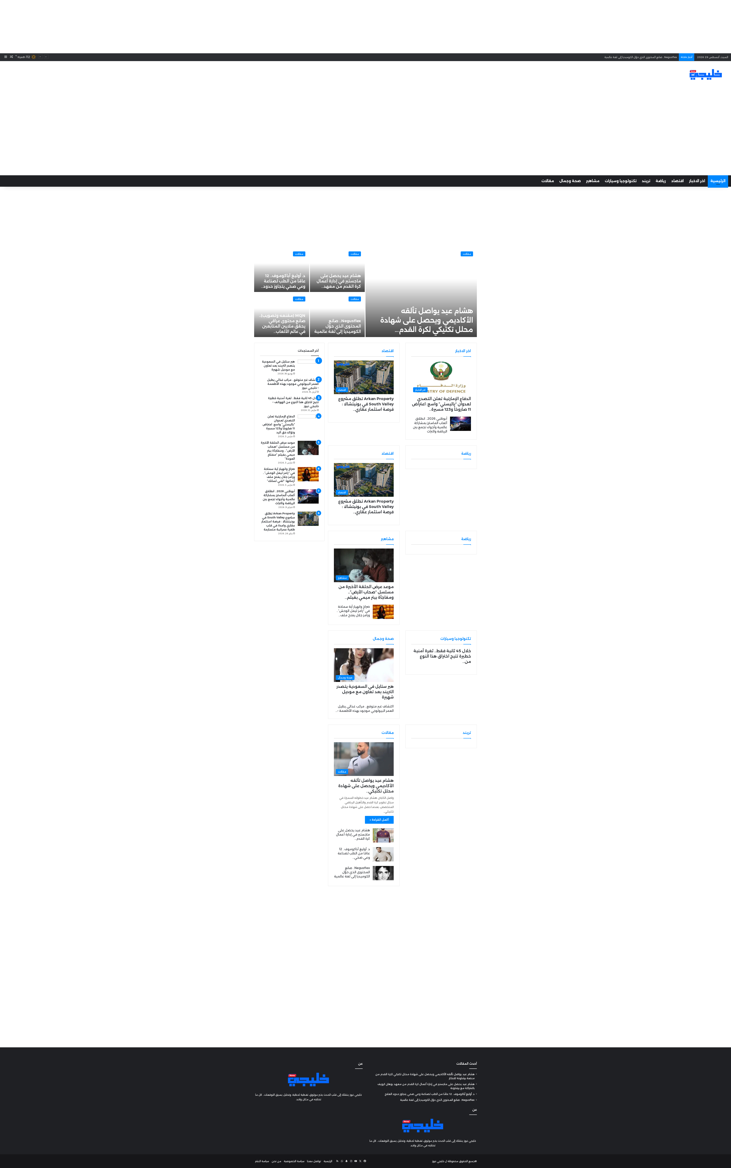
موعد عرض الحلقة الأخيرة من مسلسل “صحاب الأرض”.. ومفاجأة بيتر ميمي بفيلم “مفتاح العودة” (278, 450)
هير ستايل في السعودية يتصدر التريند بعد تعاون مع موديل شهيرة (365, 691)
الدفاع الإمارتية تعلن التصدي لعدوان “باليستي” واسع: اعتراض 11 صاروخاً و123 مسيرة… (441, 404)
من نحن (276, 1161)
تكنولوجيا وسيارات (621, 181)
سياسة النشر (262, 1161)
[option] (365, 292)
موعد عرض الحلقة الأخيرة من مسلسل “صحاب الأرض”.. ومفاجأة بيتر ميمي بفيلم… (366, 592)
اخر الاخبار (697, 181)
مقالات (547, 181)
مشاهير (592, 181)
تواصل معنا (314, 1161)
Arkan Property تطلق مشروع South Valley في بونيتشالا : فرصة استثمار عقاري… (366, 404)
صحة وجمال (570, 181)
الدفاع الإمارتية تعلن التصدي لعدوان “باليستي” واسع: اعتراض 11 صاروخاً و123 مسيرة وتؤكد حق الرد (279, 424)
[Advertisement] (365, 26)
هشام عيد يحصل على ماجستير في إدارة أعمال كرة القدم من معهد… (339, 281)
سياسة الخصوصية (294, 1161)
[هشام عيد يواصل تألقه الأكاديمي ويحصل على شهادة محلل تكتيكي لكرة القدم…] (421, 292)
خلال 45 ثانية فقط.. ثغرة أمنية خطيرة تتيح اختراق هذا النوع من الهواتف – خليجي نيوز (293, 402)
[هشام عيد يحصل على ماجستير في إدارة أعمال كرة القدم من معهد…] (337, 270)
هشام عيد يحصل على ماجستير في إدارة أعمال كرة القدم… (353, 834)
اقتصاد (677, 181)
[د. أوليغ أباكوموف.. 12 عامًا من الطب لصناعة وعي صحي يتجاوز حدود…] (281, 270)
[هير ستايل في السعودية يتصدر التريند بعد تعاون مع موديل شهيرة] (308, 367)
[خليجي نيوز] (705, 74)
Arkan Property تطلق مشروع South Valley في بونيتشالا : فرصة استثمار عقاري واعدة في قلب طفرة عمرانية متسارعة (278, 521)
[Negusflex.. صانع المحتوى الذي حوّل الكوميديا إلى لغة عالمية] (337, 315)
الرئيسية (717, 181)
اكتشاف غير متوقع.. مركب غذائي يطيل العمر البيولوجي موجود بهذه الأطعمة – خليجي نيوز (293, 384)
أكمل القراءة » (379, 819)
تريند (646, 181)
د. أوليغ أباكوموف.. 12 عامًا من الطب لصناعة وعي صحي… (354, 853)
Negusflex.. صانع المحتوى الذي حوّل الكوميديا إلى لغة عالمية (337, 326)
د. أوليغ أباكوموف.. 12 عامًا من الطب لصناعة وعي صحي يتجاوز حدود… (283, 281)
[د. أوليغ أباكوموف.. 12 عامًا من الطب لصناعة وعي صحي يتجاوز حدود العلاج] (383, 854)
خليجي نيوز (438, 1161)
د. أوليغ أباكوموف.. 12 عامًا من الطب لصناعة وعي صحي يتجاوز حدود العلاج (430, 1093)
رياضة (661, 181)
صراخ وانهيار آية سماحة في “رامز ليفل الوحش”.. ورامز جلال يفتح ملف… (353, 611)
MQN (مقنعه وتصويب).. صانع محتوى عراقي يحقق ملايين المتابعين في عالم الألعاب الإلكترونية (621, 55)
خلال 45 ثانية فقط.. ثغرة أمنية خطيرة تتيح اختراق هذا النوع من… (442, 656)
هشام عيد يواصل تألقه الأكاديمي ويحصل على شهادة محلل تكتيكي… (366, 785)
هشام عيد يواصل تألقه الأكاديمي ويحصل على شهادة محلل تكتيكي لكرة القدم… (426, 320)
